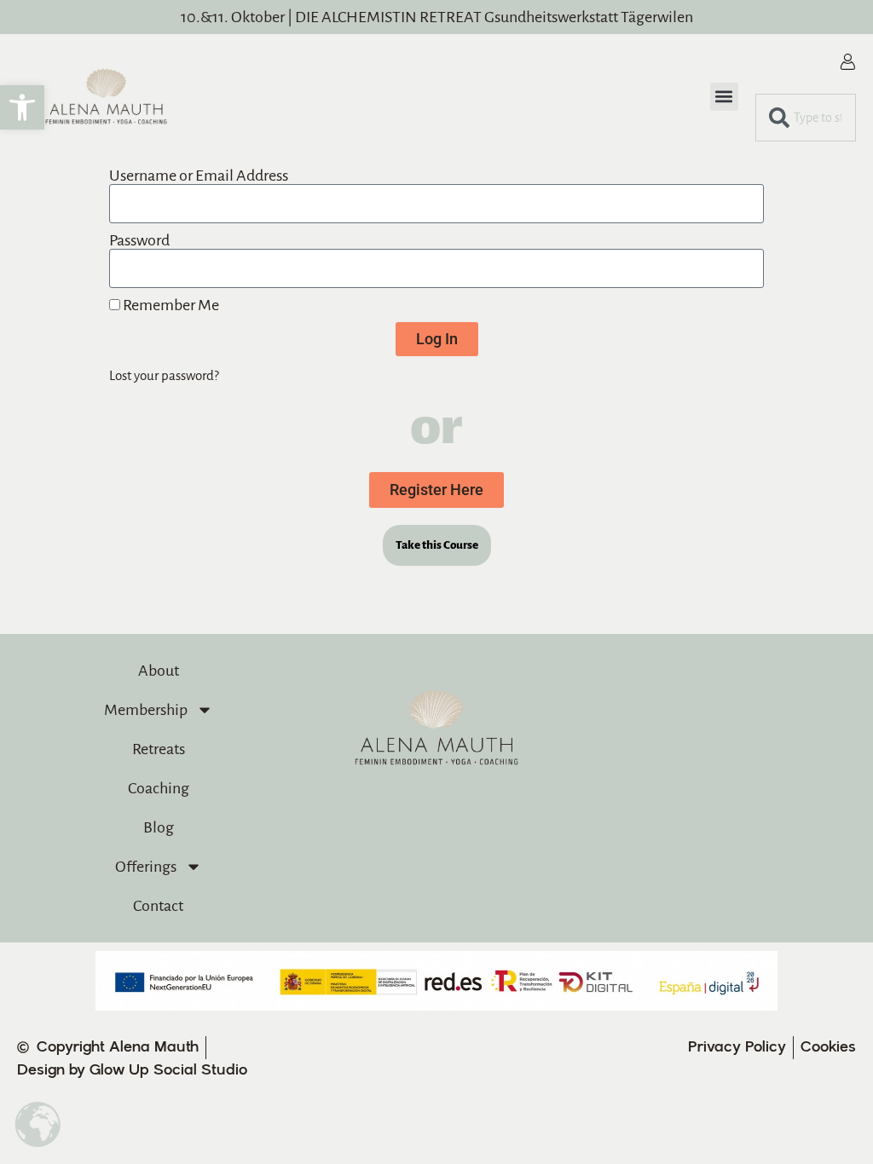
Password (139, 240)
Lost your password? (164, 375)
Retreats (158, 749)
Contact (158, 905)
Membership (146, 709)
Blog (158, 827)
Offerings (145, 866)
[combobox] (805, 117)
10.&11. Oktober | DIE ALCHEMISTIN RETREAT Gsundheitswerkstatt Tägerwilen (437, 17)
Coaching (158, 788)
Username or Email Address (198, 175)
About (158, 670)
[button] (22, 107)
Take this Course (437, 545)
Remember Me (169, 305)
